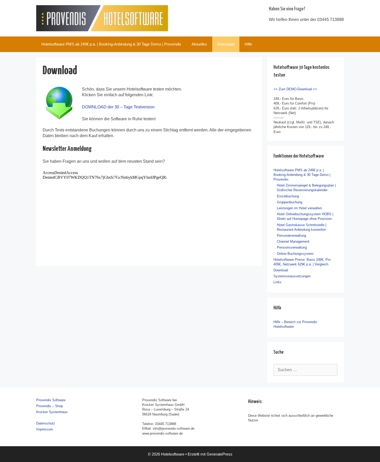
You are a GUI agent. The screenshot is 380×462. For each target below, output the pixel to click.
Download (225, 44)
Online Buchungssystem (295, 254)
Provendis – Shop (49, 406)
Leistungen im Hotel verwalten (299, 208)
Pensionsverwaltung (292, 247)
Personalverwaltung (291, 235)
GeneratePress (219, 454)
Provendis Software (50, 400)
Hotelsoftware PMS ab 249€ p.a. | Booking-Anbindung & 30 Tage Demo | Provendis (111, 44)
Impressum (44, 429)
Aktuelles (199, 44)
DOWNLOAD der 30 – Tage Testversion (118, 107)
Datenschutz (45, 423)
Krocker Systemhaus (52, 412)
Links (277, 282)
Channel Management (293, 241)
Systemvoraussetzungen (292, 276)
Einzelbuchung (288, 196)
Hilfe (248, 44)
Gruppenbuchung (289, 202)
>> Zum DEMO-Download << (295, 89)
